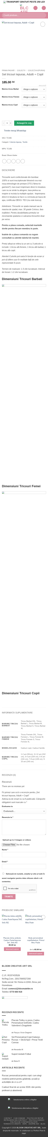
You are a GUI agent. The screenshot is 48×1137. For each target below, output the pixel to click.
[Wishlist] (35, 8)
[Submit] (43, 15)
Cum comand (19, 1118)
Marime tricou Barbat (10, 89)
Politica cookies (36, 1120)
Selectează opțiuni (12, 949)
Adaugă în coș (24, 123)
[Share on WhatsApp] (4, 161)
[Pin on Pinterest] (23, 161)
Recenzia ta (7, 817)
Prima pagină (8, 70)
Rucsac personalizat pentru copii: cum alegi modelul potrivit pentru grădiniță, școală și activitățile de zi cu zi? (21, 1078)
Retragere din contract (15, 1120)
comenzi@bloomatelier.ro (20, 989)
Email (5, 862)
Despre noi (34, 1124)
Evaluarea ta (7, 806)
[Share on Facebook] (9, 161)
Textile (25, 142)
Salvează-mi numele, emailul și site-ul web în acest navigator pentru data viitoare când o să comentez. (23, 878)
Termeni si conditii (12, 1124)
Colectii (21, 70)
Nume (5, 850)
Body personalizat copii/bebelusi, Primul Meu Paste (35, 940)
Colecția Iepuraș (36, 70)
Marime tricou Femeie (10, 97)
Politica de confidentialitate (24, 1122)
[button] (3, 8)
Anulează (42, 85)
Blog (43, 1124)
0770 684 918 (16, 992)
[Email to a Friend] (18, 161)
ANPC (24, 1124)
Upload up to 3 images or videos (17, 840)
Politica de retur (35, 1118)
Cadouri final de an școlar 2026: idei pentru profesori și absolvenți (21, 1089)
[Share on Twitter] (13, 161)
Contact (8, 1118)
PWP (24, 1134)
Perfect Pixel (38, 1131)
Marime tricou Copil (10, 105)
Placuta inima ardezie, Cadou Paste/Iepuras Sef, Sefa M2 (12, 940)
